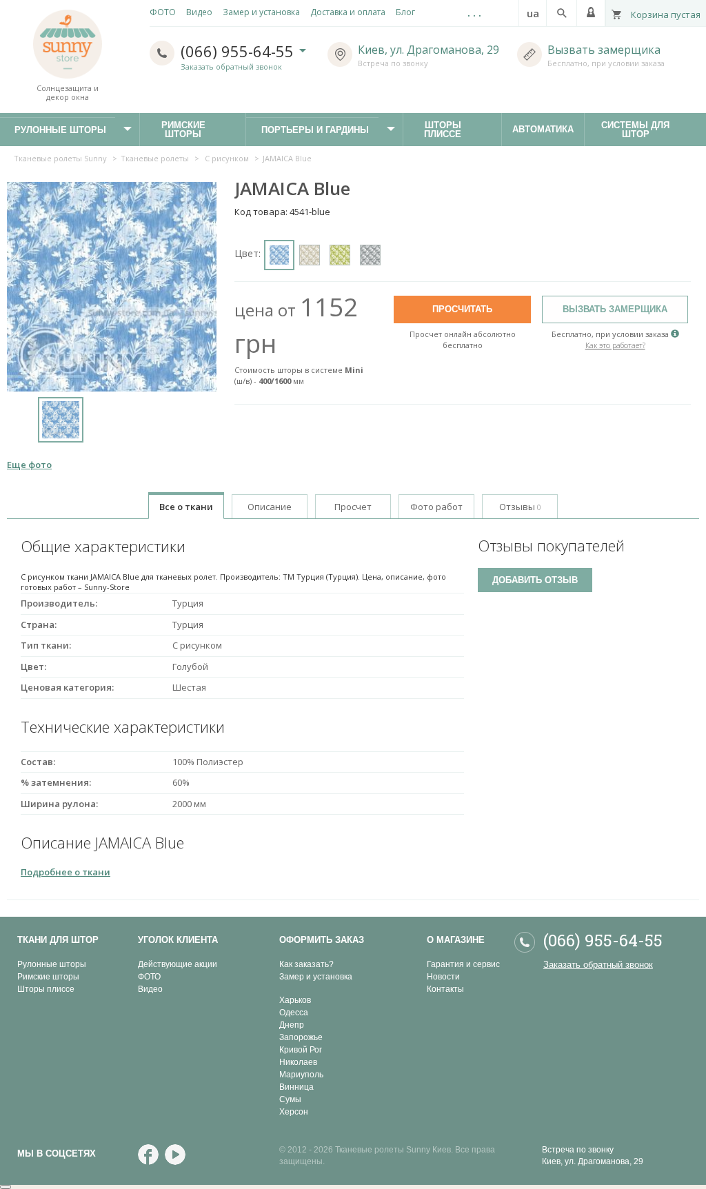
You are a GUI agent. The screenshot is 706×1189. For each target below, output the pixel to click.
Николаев (298, 1062)
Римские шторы (191, 129)
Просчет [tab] (353, 506)
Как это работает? (615, 345)
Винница (296, 1087)
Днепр (291, 1025)
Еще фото (29, 464)
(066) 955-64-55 (239, 51)
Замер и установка (315, 977)
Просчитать (462, 309)
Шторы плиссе (450, 129)
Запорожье (301, 1037)
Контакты (445, 989)
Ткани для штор (58, 940)
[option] (60, 421)
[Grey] (370, 255)
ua (533, 13)
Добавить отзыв (535, 580)
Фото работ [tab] (436, 506)
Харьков (295, 1000)
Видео (150, 989)
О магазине (456, 940)
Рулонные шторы (51, 964)
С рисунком (227, 158)
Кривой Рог (300, 1050)
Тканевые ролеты (155, 158)
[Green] (340, 255)
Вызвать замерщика (603, 49)
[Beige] (309, 255)
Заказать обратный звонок (231, 66)
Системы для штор (641, 129)
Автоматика (536, 132)
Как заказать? (306, 964)
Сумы (290, 1099)
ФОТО (149, 977)
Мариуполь (301, 1074)
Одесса (293, 1012)
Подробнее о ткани (65, 872)
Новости (443, 977)
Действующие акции (177, 964)
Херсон (293, 1112)
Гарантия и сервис (463, 964)
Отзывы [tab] (520, 506)
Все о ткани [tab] (186, 506)
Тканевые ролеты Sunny (60, 158)
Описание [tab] (270, 506)
